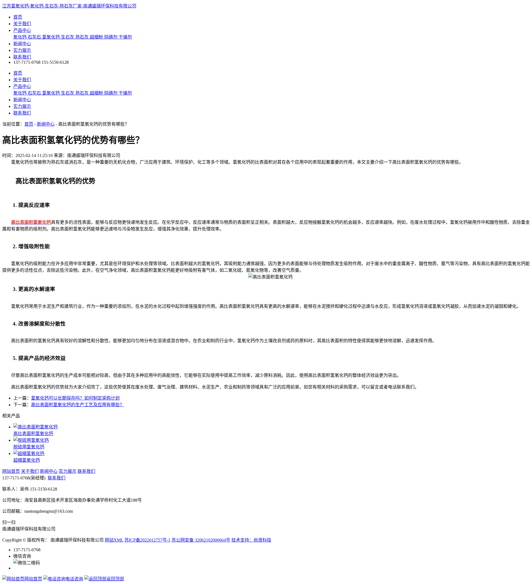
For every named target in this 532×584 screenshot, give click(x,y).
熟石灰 (82, 37)
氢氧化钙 (51, 37)
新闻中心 (22, 43)
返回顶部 (115, 579)
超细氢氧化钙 (26, 460)
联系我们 (22, 57)
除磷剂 (111, 37)
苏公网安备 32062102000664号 (201, 540)
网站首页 (11, 471)
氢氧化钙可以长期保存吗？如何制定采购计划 (75, 398)
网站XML (114, 540)
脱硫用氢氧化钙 (28, 447)
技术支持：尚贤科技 (251, 540)
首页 (17, 17)
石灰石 (35, 37)
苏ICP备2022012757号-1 (147, 540)
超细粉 (97, 37)
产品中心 (22, 30)
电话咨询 (74, 579)
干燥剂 (125, 37)
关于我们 (22, 23)
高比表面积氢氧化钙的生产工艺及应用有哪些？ (77, 404)
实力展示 (22, 50)
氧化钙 (20, 37)
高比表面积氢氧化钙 (33, 433)
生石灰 (68, 37)
